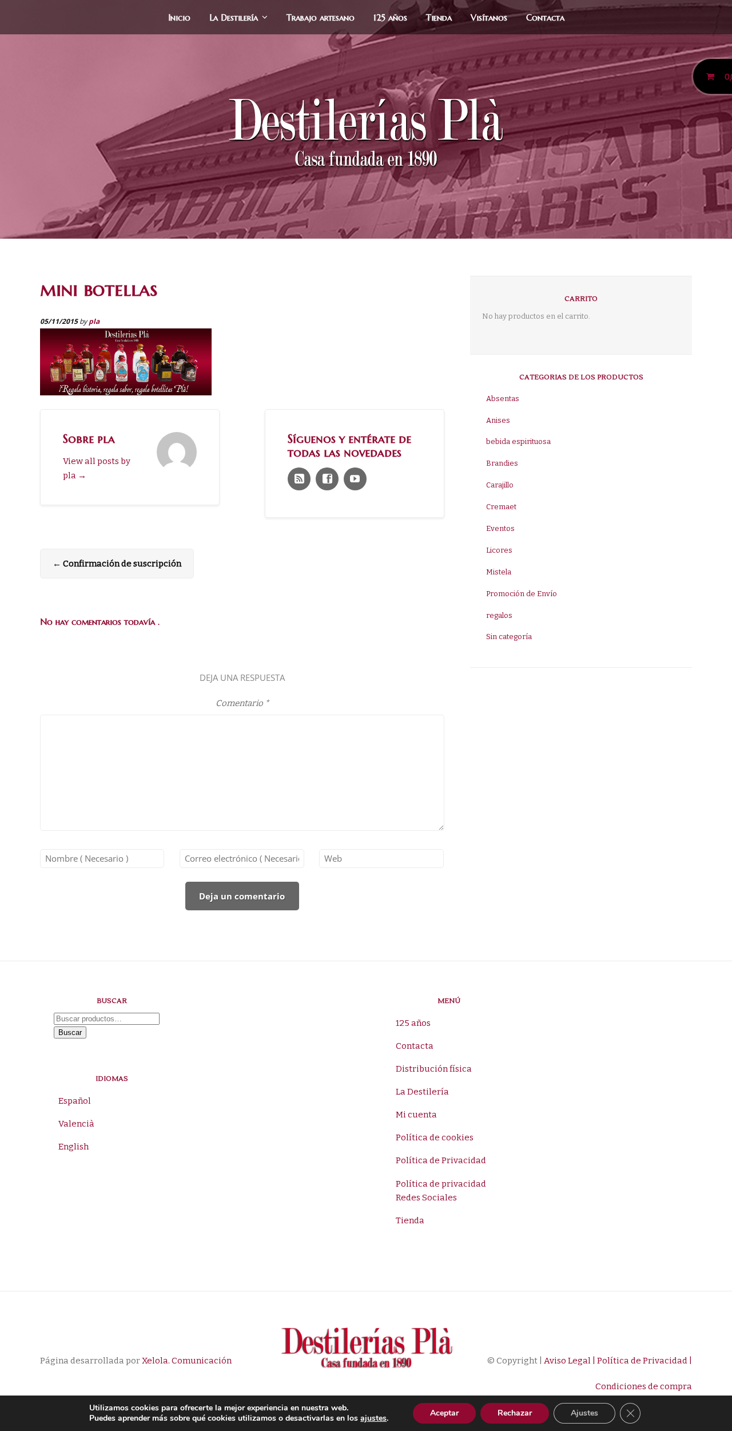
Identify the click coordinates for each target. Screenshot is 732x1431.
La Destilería (233, 17)
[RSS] (299, 478)
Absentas (502, 398)
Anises (498, 420)
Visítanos (489, 17)
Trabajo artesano (321, 17)
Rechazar (515, 1413)
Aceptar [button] (444, 1413)
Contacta (545, 17)
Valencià (76, 1124)
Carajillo (500, 485)
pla (94, 321)
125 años (390, 17)
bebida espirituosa (518, 441)
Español (74, 1101)
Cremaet (501, 506)
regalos (499, 615)
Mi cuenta (416, 1114)
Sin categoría (509, 636)
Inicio (179, 17)
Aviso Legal (566, 1360)
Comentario (242, 703)
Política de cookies (435, 1137)
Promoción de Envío (521, 593)
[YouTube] (355, 478)
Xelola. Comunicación (187, 1360)
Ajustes (584, 1413)
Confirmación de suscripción (117, 563)
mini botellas (98, 289)
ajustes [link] (373, 1418)
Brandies (502, 463)
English (73, 1146)
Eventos (500, 528)
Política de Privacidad (441, 1160)
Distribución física (434, 1069)
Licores (499, 550)
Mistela (498, 572)
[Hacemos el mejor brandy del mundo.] (366, 135)
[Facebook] (327, 478)
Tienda (439, 17)
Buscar (70, 1032)
